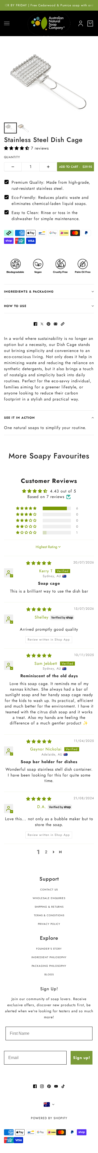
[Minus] (13, 166)
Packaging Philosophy (49, 966)
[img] (39, 563)
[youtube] (56, 1086)
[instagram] (42, 1086)
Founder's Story (49, 949)
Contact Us (49, 889)
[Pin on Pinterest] (48, 324)
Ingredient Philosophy (49, 957)
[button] (17, 148)
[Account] (79, 22)
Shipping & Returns (49, 907)
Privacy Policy (49, 924)
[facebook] (35, 1086)
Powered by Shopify (49, 1118)
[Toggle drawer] (7, 23)
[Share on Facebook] (35, 324)
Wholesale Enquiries (49, 898)
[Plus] (48, 166)
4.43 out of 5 (63, 491)
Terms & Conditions (49, 915)
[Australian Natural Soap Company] (49, 23)
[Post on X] (42, 324)
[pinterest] (49, 1086)
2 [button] (46, 852)
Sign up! (81, 1057)
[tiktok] (63, 1086)
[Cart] (90, 23)
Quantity (12, 157)
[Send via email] (55, 324)
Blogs (49, 974)
